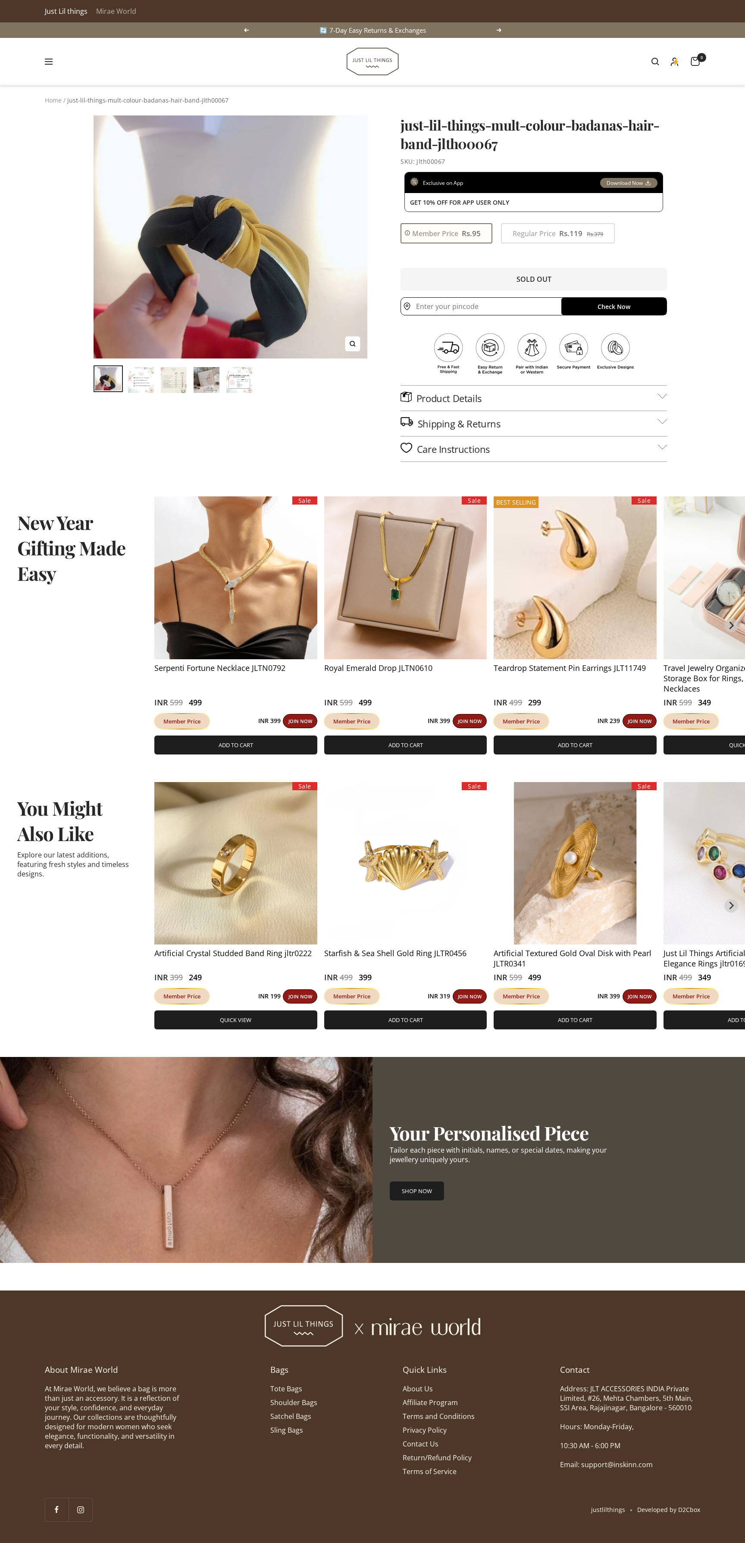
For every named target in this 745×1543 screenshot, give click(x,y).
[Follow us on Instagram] (80, 1509)
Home (53, 100)
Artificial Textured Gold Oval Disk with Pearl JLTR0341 (572, 958)
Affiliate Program (430, 1402)
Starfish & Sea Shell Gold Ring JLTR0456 (395, 953)
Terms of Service (430, 1471)
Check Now (614, 306)
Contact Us (420, 1444)
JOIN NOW (300, 721)
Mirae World (116, 11)
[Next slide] (731, 625)
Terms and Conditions (439, 1416)
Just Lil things (66, 11)
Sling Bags (286, 1430)
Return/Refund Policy (437, 1457)
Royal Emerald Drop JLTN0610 (378, 668)
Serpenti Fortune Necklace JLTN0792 (219, 668)
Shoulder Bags (293, 1402)
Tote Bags (286, 1388)
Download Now (625, 183)
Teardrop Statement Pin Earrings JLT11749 (570, 668)
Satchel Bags (290, 1416)
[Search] (655, 61)
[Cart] (695, 61)
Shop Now (417, 1191)
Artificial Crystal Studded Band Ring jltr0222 (233, 953)
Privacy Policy (425, 1430)
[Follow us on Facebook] (57, 1509)
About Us (418, 1388)
